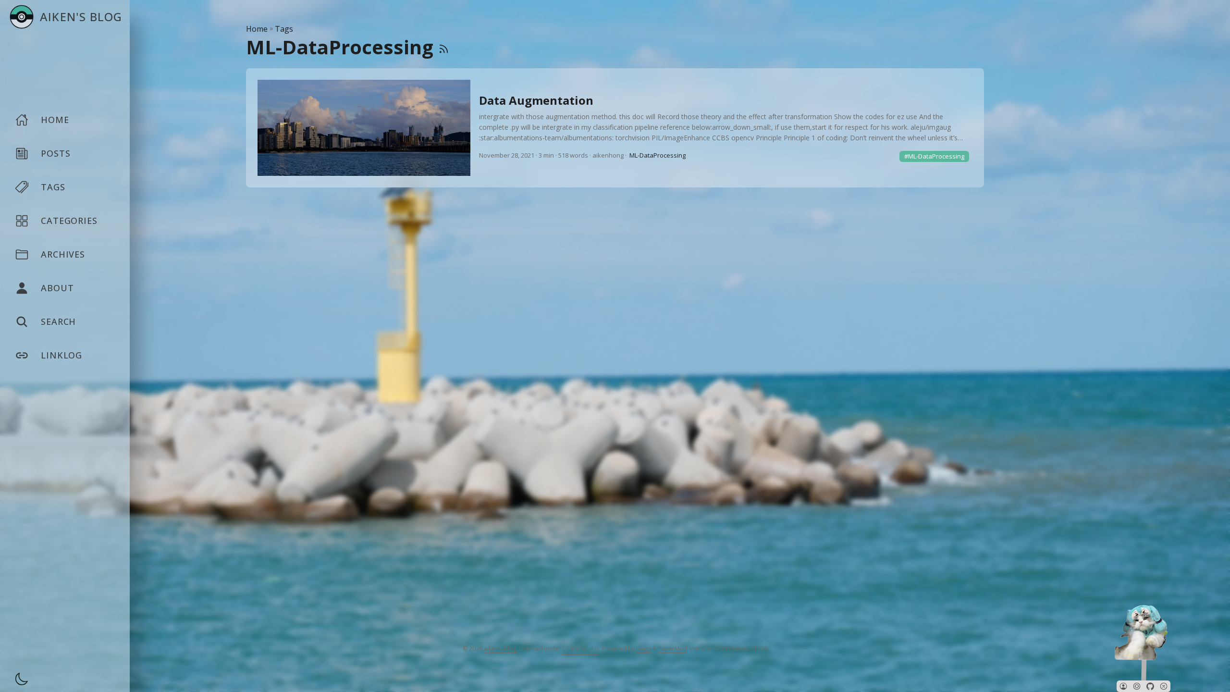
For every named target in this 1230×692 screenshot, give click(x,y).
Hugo (643, 648)
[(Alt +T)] (19, 680)
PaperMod (672, 648)
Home (257, 29)
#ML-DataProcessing (934, 156)
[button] (1123, 686)
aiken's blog (500, 648)
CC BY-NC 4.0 (580, 648)
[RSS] (443, 47)
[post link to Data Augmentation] (615, 127)
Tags (284, 29)
